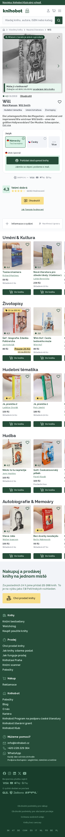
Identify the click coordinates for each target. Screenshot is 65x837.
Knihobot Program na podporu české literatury (32, 718)
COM (25, 830)
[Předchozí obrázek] (6, 66)
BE (51, 830)
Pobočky (8, 669)
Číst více (7, 125)
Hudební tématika (20, 369)
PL (57, 830)
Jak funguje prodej (14, 655)
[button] (32, 63)
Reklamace (10, 684)
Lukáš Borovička (41, 279)
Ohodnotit (26, 96)
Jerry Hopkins (9, 473)
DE (18, 830)
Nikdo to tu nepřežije (14, 470)
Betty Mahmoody (41, 539)
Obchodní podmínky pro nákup (32, 806)
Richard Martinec (11, 275)
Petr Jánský (39, 407)
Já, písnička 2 (10, 404)
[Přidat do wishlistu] (59, 102)
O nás (6, 709)
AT (13, 830)
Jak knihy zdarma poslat (18, 650)
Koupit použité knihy (15, 631)
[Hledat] (58, 20)
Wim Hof (37, 345)
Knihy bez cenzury (32, 822)
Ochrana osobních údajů (32, 817)
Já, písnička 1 (40, 404)
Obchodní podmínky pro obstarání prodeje (32, 811)
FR (46, 830)
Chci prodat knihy (14, 645)
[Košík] (54, 11)
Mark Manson (10, 105)
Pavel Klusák (39, 477)
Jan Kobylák (8, 345)
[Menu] (59, 11)
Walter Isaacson (10, 539)
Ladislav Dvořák (10, 407)
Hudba (9, 435)
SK (8, 830)
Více (54, 144)
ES (31, 830)
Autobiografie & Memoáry (28, 501)
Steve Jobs (9, 536)
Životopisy (13, 303)
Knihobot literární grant (17, 723)
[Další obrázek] (58, 66)
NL (41, 830)
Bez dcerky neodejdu (45, 536)
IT (36, 830)
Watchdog (9, 626)
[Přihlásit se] (48, 11)
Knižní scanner (12, 664)
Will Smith (24, 105)
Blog (5, 704)
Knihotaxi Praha (12, 660)
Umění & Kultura (19, 237)
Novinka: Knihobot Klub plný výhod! (22, 2)
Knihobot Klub (11, 728)
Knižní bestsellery (14, 621)
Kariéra (7, 713)
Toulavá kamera (12, 272)
